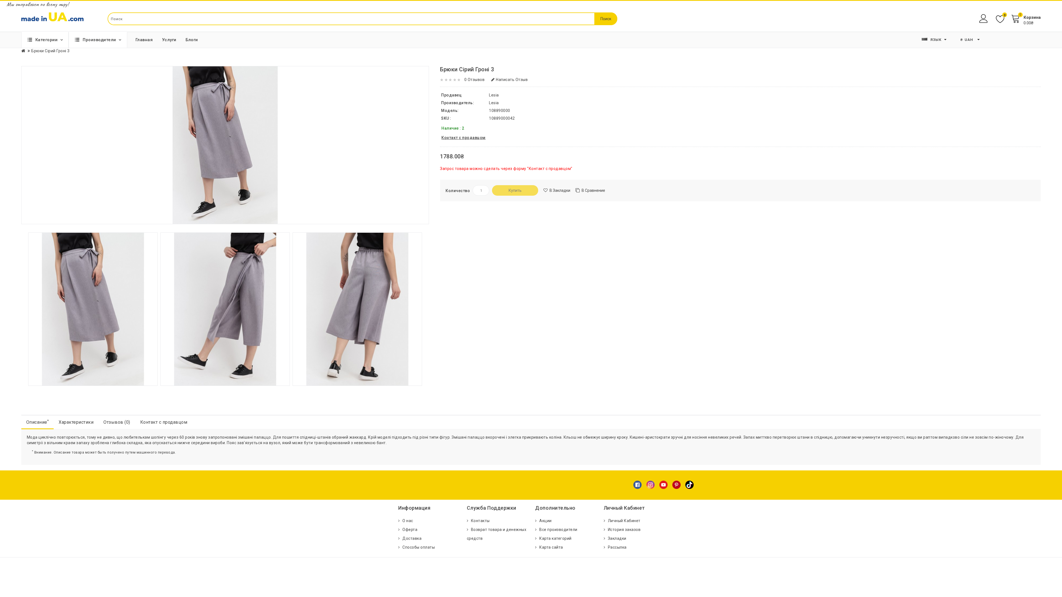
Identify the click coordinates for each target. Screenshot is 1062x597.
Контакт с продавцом (164, 422)
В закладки (560, 190)
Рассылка (617, 547)
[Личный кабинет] (984, 18)
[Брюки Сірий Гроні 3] (93, 309)
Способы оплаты (418, 547)
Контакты (480, 521)
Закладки (617, 538)
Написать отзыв (512, 79)
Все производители (558, 529)
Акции (545, 521)
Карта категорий (555, 538)
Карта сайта (551, 547)
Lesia (494, 103)
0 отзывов (474, 79)
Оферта (409, 529)
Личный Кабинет (624, 521)
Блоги (192, 39)
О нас (407, 521)
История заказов (624, 529)
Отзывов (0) (116, 422)
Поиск (605, 19)
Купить (515, 190)
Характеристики (76, 422)
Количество (458, 190)
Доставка (411, 538)
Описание (37, 422)
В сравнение (593, 190)
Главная (144, 39)
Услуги (169, 39)
